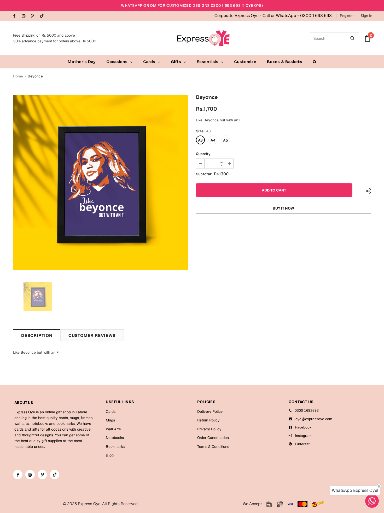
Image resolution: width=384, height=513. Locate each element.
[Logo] (203, 38)
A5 (225, 140)
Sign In (366, 15)
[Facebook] (16, 16)
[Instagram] (25, 16)
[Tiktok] (43, 16)
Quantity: (204, 153)
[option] (100, 182)
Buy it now (283, 208)
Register (347, 15)
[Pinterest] (34, 16)
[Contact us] (372, 501)
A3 (200, 140)
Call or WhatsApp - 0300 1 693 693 (297, 15)
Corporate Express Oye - (238, 15)
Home (18, 76)
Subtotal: (204, 174)
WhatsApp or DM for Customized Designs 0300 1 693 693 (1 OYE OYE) (192, 5)
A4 (213, 140)
